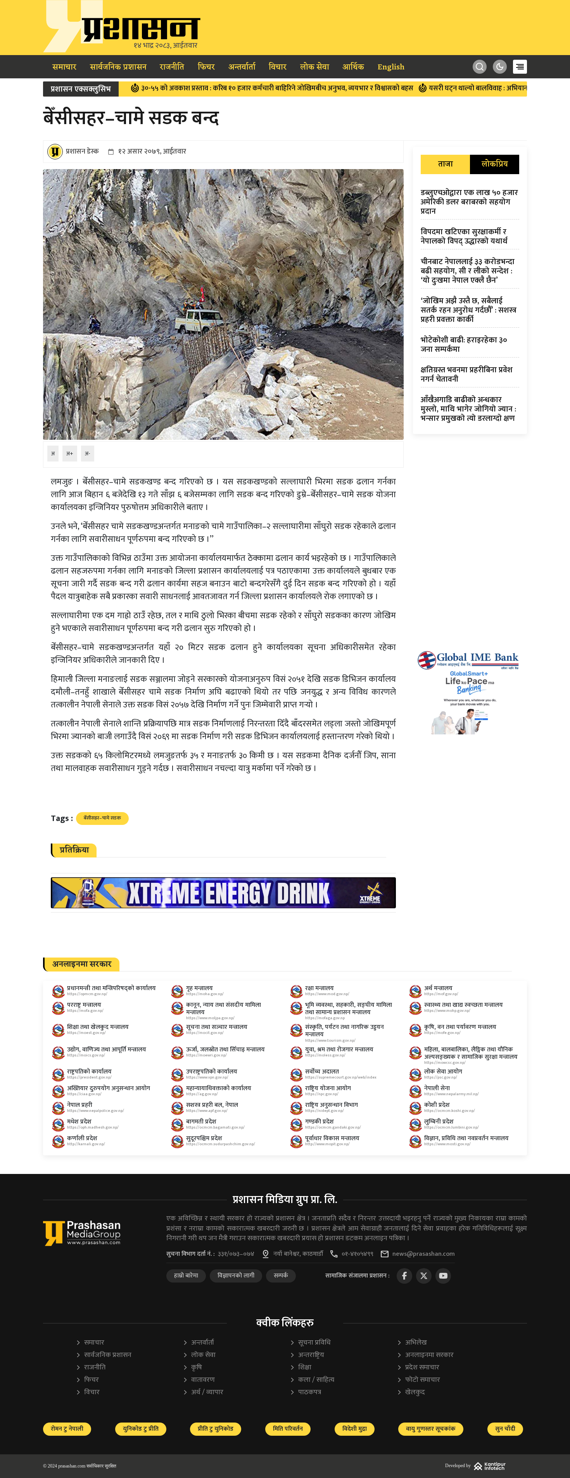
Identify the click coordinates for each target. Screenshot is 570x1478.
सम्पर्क (281, 1276)
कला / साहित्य (312, 1380)
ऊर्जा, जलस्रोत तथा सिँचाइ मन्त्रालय (225, 1049)
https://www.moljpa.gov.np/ (210, 1018)
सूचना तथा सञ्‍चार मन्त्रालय (216, 1027)
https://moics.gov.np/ (86, 1055)
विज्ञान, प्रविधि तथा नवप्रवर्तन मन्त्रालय (466, 1138)
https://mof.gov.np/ (441, 994)
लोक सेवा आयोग (443, 1072)
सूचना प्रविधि (310, 1343)
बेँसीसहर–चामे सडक (102, 818)
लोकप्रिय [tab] (495, 164)
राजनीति (172, 67)
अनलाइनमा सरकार (425, 1355)
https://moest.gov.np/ (86, 1033)
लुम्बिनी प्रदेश (439, 1122)
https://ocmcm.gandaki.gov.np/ (333, 1127)
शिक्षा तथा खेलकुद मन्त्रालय (98, 1027)
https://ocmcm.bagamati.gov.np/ (215, 1127)
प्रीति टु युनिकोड (215, 1429)
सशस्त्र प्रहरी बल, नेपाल (212, 1105)
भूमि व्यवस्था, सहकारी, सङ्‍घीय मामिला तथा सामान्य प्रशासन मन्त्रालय (348, 1009)
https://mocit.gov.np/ (205, 1033)
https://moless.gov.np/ (325, 1055)
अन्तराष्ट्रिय (307, 1355)
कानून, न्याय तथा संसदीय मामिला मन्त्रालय (223, 1009)
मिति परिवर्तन (288, 1429)
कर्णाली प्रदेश (82, 1138)
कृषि (192, 1367)
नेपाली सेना (437, 1088)
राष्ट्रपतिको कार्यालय (89, 1072)
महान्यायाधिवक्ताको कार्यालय (218, 1088)
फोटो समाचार (418, 1380)
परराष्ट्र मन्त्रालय (84, 1005)
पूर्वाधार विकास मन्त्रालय (332, 1138)
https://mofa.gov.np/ (85, 1011)
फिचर (206, 67)
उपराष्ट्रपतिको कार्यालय (211, 1072)
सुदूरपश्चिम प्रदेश (204, 1138)
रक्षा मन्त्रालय (319, 988)
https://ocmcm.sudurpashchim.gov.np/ (220, 1144)
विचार (278, 67)
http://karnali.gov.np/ (86, 1144)
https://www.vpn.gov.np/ (207, 1077)
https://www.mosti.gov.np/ (447, 1144)
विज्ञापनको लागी (236, 1276)
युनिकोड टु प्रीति (141, 1429)
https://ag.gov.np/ (202, 1094)
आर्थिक (353, 67)
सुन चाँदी (505, 1429)
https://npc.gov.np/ (322, 1094)
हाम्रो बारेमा (186, 1276)
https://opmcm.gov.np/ (87, 994)
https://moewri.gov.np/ (206, 1055)
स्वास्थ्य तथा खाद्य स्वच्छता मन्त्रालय (463, 1005)
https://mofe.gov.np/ (442, 1033)
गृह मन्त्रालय (199, 988)
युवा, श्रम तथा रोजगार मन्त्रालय (339, 1049)
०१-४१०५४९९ (357, 1254)
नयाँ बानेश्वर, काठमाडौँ (298, 1254)
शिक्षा (300, 1367)
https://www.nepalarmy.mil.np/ (451, 1094)
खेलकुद (411, 1392)
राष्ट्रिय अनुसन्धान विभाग (331, 1105)
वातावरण (199, 1380)
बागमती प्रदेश (201, 1122)
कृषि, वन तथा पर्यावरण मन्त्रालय (460, 1027)
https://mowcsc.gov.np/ (445, 1063)
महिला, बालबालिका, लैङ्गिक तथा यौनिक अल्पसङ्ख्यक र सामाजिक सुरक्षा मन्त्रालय (471, 1053)
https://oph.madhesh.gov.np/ (93, 1127)
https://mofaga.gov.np (325, 1018)
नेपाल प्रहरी (79, 1105)
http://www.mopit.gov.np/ (327, 1144)
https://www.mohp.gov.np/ (447, 1011)
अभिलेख (412, 1343)
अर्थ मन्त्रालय (438, 988)
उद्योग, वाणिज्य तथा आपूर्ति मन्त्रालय (106, 1049)
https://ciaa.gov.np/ (84, 1094)
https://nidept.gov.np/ (324, 1111)
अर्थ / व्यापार (203, 1392)
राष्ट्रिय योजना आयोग (328, 1088)
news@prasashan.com (423, 1254)
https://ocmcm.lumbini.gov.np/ (451, 1127)
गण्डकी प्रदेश (319, 1122)
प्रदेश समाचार (418, 1367)
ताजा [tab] (445, 164)
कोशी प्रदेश (437, 1105)
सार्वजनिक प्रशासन (118, 67)
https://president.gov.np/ (89, 1077)
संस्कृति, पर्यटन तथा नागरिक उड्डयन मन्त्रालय (344, 1031)
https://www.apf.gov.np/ (207, 1111)
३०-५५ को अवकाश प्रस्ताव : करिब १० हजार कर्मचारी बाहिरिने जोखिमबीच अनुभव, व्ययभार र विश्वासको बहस (222, 88)
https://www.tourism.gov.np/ (330, 1040)
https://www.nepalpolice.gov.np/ (95, 1111)
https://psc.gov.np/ (440, 1077)
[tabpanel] (470, 307)
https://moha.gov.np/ (205, 994)
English (391, 67)
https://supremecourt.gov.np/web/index (341, 1077)
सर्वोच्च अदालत (322, 1072)
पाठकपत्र (305, 1392)
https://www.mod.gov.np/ (327, 994)
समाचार (64, 67)
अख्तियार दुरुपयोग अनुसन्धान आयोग (108, 1088)
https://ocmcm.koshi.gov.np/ (449, 1111)
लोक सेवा (314, 67)
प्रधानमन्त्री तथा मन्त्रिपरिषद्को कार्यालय (111, 988)
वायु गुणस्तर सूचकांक (431, 1429)
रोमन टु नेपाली (67, 1429)
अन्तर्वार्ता (242, 67)
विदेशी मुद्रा (354, 1429)
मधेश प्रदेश (79, 1122)
